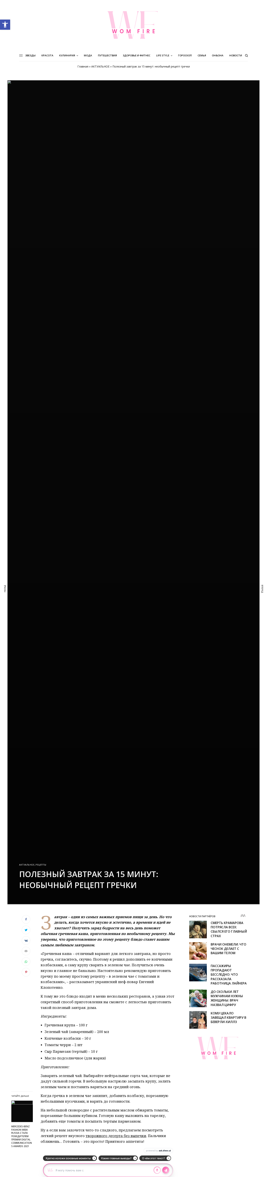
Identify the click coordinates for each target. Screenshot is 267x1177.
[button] (5, 25)
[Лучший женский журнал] (133, 25)
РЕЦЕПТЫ (41, 865)
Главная (82, 66)
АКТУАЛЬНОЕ (100, 66)
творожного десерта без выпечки (116, 1135)
